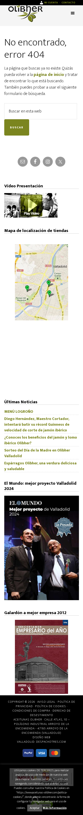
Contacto (68, 2)
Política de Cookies (50, 706)
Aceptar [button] (35, 807)
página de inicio (49, 74)
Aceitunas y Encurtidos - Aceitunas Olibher (25, 12)
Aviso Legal (46, 701)
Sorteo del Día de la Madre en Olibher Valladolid (37, 453)
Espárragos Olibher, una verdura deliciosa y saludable (40, 466)
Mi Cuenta (51, 2)
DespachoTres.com (51, 741)
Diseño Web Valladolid (33, 739)
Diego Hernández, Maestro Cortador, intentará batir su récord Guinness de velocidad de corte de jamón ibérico (36, 425)
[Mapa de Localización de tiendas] (41, 319)
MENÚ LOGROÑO (18, 412)
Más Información (55, 808)
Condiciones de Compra (31, 710)
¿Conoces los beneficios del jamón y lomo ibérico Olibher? (40, 440)
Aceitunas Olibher (27, 719)
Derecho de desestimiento (50, 713)
